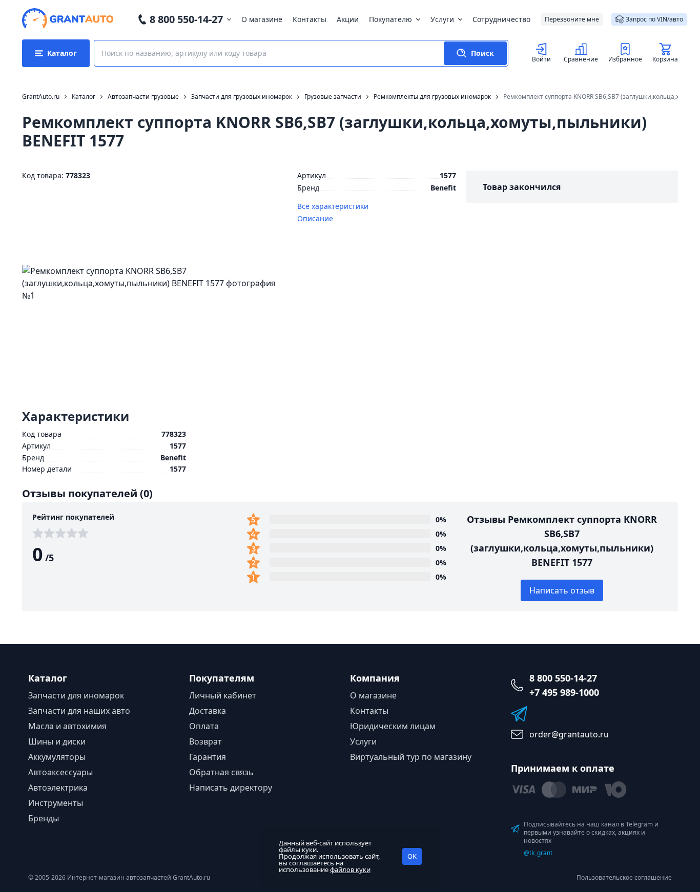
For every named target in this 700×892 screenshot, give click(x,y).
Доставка (207, 710)
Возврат (205, 741)
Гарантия (207, 756)
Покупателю (390, 19)
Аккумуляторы (57, 756)
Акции (348, 19)
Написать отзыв (561, 590)
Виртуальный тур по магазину (410, 756)
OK (412, 856)
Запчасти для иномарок (76, 695)
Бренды (43, 818)
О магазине (261, 19)
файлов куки (350, 869)
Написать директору (230, 787)
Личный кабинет (222, 695)
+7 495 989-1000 (564, 692)
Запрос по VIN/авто (654, 19)
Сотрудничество (501, 19)
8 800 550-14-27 (186, 19)
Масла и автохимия (67, 726)
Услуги (442, 19)
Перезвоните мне (572, 19)
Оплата (204, 726)
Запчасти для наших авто (79, 710)
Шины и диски (57, 741)
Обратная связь (221, 772)
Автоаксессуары (60, 772)
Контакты (309, 19)
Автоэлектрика (58, 787)
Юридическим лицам (393, 726)
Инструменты (55, 803)
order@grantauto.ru (569, 734)
